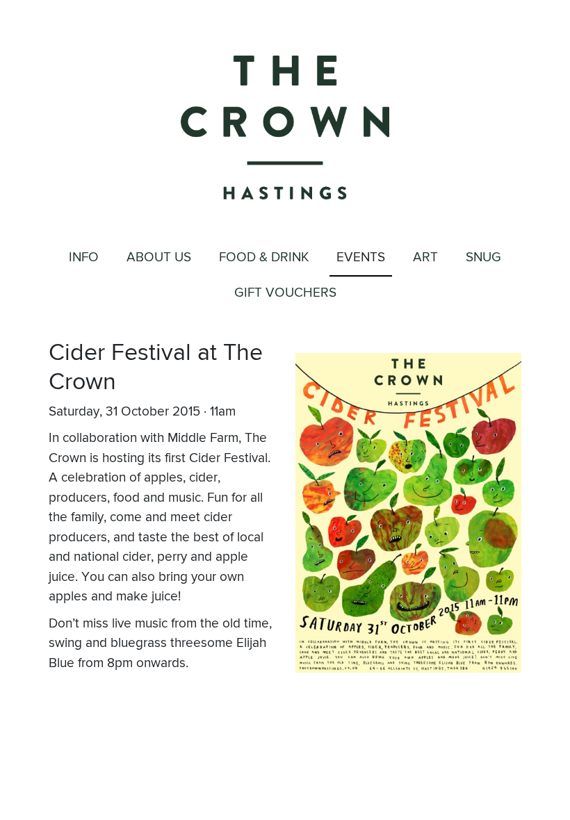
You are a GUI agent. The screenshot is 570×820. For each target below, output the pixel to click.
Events (360, 257)
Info (84, 257)
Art (425, 257)
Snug (483, 257)
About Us (159, 257)
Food (264, 257)
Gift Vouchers (285, 293)
